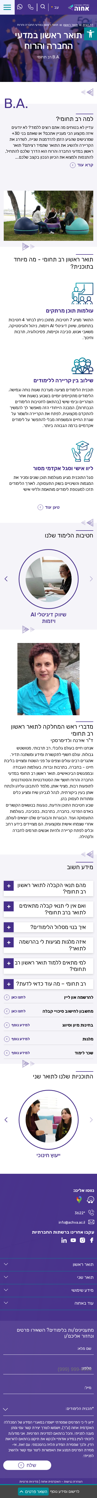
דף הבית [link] (88, 25)
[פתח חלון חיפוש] (43, 7)
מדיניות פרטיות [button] (28, 1481)
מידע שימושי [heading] (82, 1290)
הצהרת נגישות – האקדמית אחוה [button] (62, 1481)
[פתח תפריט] (7, 7)
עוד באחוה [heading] (84, 1303)
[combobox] (48, 1410)
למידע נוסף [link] (20, 1025)
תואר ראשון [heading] (83, 1264)
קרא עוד (85, 165)
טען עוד (52, 507)
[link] (90, 33)
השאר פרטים (36, 1492)
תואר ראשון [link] (70, 25)
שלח (31, 1465)
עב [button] (56, 7)
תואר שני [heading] (85, 1277)
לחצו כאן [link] (18, 997)
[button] (5, 578)
